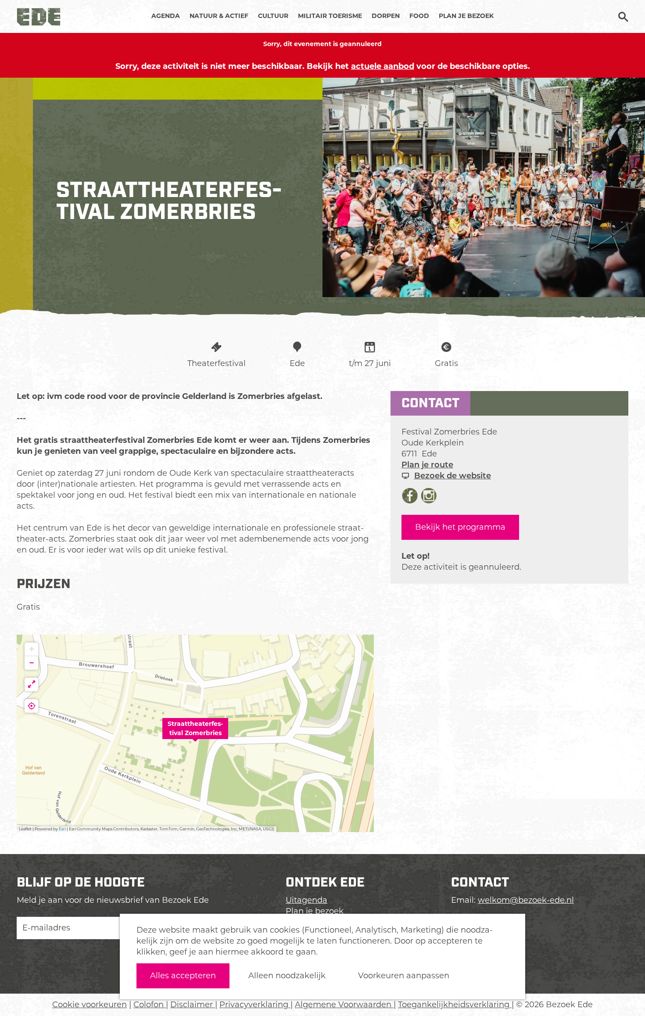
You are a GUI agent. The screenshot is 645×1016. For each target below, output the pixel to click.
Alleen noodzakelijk (287, 975)
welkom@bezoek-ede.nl (526, 900)
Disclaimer (192, 1004)
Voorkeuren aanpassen (403, 975)
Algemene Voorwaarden (344, 1004)
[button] (195, 733)
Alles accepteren (183, 975)
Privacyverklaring (254, 1004)
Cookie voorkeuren (89, 1004)
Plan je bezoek (315, 911)
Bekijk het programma (460, 527)
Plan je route (427, 465)
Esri (62, 828)
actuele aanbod (382, 66)
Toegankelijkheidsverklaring (455, 1004)
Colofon (149, 1004)
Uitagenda (306, 900)
